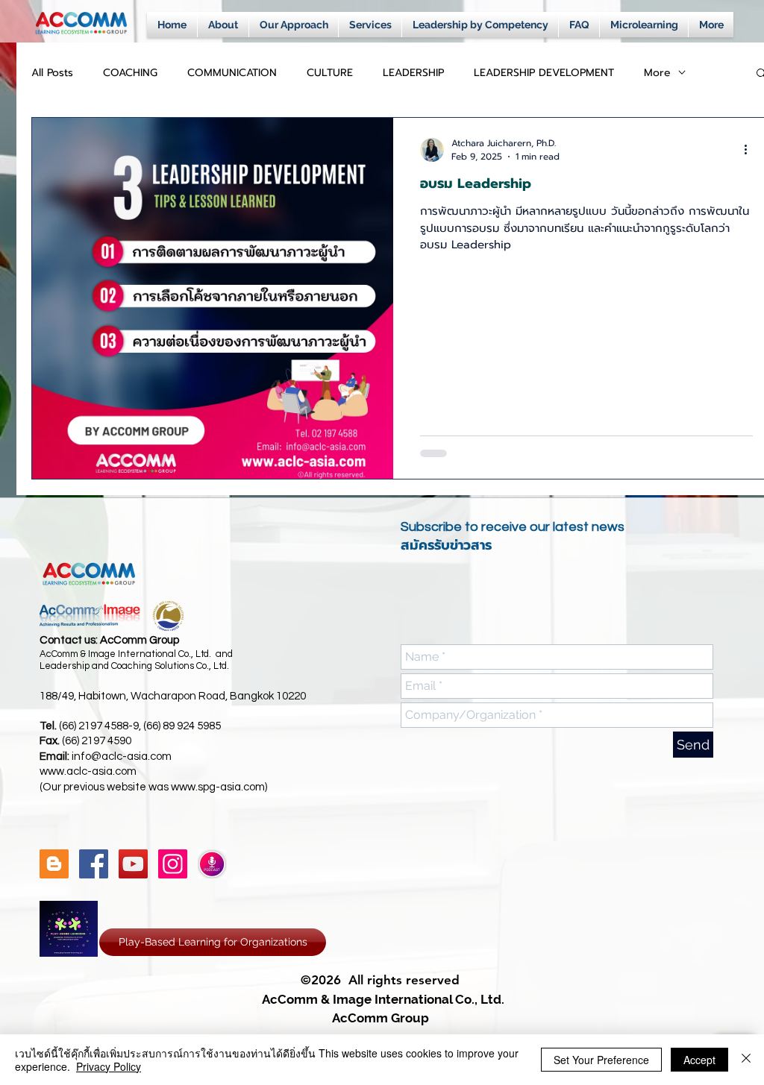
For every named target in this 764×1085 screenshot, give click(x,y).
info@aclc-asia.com (122, 756)
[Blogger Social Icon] (54, 863)
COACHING (130, 72)
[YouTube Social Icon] (133, 863)
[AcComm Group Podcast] (212, 863)
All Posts (52, 72)
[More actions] (751, 150)
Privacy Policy (108, 1066)
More (657, 72)
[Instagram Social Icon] (172, 863)
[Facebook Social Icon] (93, 863)
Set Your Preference (601, 1059)
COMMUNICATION (232, 72)
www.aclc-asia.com (88, 771)
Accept (699, 1059)
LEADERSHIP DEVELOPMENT (544, 72)
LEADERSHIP (413, 72)
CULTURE (330, 72)
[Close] (746, 1059)
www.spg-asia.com (218, 787)
